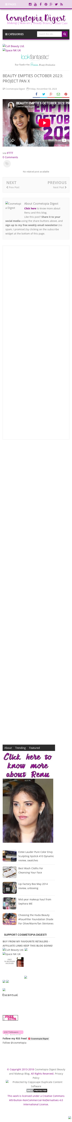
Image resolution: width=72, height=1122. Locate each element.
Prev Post (13, 187)
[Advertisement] (36, 592)
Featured (34, 748)
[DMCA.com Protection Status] (36, 1091)
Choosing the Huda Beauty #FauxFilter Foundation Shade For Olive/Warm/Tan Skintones (35, 919)
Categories (16, 34)
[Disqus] (36, 296)
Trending (20, 748)
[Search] (65, 34)
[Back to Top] (69, 1118)
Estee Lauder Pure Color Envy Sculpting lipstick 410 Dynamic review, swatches (36, 856)
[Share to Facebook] (36, 94)
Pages (12, 4)
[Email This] (58, 94)
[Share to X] (43, 94)
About (8, 748)
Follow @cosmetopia (14, 1042)
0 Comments (10, 157)
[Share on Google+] (51, 94)
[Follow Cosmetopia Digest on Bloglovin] (13, 1034)
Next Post (59, 187)
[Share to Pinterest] (65, 94)
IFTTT (10, 153)
